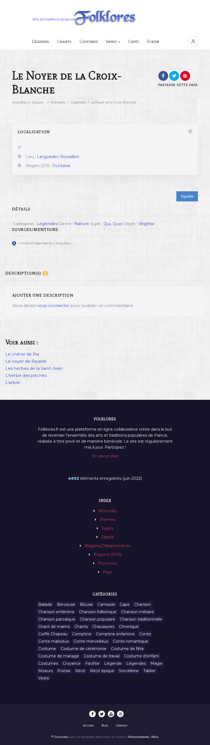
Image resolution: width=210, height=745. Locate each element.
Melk (155, 737)
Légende (113, 663)
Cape (125, 604)
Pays (107, 572)
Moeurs (45, 670)
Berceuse (66, 604)
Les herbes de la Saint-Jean (34, 368)
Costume (47, 648)
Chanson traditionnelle (141, 619)
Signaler (187, 196)
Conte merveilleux (91, 641)
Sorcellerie (129, 670)
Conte (145, 633)
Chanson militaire (137, 611)
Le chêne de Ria (22, 354)
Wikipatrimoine (138, 737)
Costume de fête (127, 648)
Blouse (86, 604)
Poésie (64, 670)
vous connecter (53, 305)
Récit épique (102, 670)
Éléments (58, 102)
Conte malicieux (53, 641)
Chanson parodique (56, 619)
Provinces (107, 563)
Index (111, 41)
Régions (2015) (107, 554)
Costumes (89, 41)
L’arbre (12, 382)
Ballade (45, 604)
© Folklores (60, 737)
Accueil (37, 102)
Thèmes (107, 519)
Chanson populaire (97, 619)
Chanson (142, 604)
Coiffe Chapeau (53, 633)
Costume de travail (101, 656)
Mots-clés (107, 510)
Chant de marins (54, 626)
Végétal (146, 223)
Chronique (129, 626)
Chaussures (103, 626)
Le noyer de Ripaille (25, 361)
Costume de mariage (58, 656)
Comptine (81, 633)
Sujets (107, 528)
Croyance (72, 663)
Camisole (106, 604)
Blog (104, 725)
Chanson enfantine (56, 611)
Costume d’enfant (141, 656)
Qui (107, 223)
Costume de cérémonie (83, 648)
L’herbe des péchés (25, 375)
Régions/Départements (107, 545)
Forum (153, 41)
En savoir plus (105, 456)
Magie (156, 663)
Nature (81, 223)
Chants (64, 41)
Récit (80, 670)
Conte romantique (130, 641)
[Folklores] (105, 19)
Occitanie (61, 165)
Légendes (40, 41)
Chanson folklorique (97, 611)
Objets (107, 537)
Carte (133, 41)
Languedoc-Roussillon (58, 156)
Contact (121, 725)
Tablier (149, 670)
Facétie (92, 663)
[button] (193, 41)
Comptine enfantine (115, 633)
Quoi (117, 223)
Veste (43, 678)
